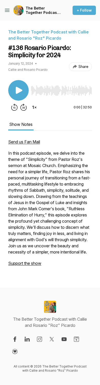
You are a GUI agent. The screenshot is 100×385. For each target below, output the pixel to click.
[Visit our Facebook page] (14, 339)
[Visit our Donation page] (14, 351)
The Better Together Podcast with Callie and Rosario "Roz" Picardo (42, 10)
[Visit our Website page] (76, 339)
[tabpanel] (50, 205)
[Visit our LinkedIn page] (27, 339)
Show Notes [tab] (21, 124)
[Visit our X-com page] (51, 339)
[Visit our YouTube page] (64, 339)
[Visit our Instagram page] (39, 339)
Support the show (24, 263)
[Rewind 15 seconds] (14, 107)
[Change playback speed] (34, 107)
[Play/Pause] (18, 90)
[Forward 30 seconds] (23, 107)
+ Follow (84, 10)
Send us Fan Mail (24, 141)
